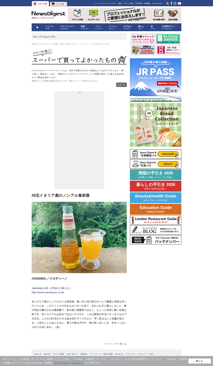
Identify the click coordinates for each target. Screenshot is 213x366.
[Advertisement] (79, 141)
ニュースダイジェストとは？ (105, 3)
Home (34, 44)
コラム (41, 44)
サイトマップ (95, 354)
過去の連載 (108, 354)
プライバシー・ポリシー (68, 362)
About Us (119, 354)
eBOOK (47, 354)
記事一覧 (121, 85)
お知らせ (37, 354)
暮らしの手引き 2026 (155, 186)
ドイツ (59, 3)
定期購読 (147, 3)
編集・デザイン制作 (126, 3)
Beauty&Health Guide (155, 197)
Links (151, 354)
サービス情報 (58, 354)
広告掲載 (138, 3)
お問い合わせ (72, 354)
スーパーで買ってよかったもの (59, 44)
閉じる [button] (199, 361)
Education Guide (156, 209)
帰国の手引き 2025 (155, 174)
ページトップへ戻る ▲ (115, 344)
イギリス (41, 3)
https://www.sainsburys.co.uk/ (48, 292)
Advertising (157, 3)
